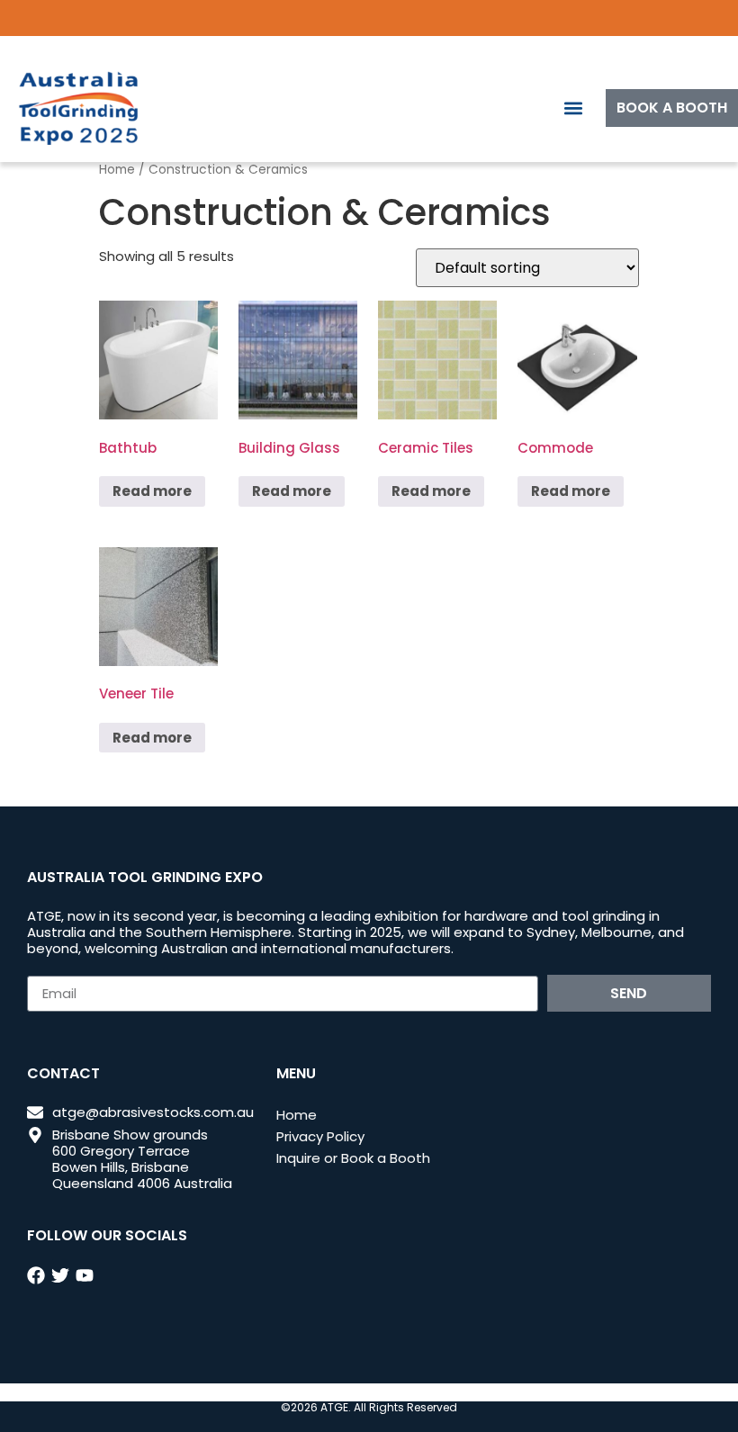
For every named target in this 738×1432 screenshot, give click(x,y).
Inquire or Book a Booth (353, 1157)
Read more (152, 491)
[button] (573, 108)
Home (117, 169)
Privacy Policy (320, 1136)
